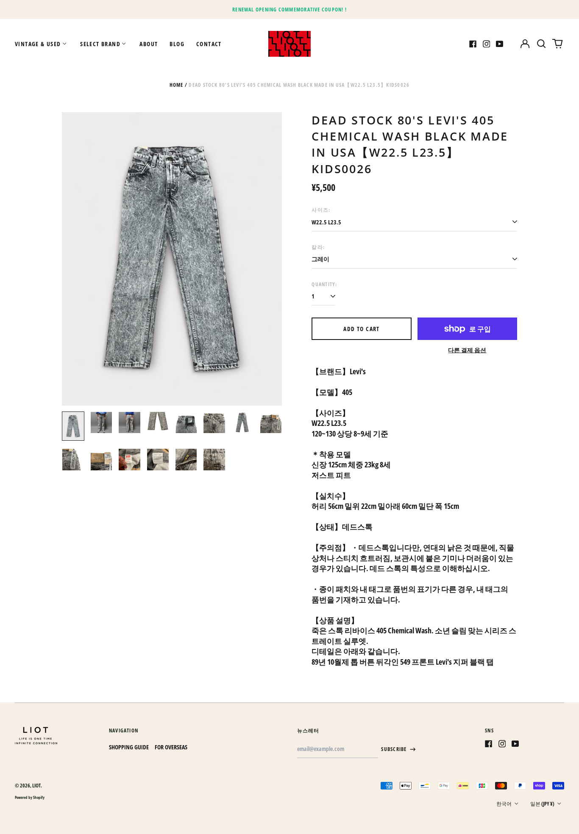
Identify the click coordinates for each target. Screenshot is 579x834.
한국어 (504, 803)
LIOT (36, 785)
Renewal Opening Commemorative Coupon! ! (289, 9)
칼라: (318, 247)
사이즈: (321, 209)
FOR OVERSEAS (171, 747)
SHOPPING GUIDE (129, 747)
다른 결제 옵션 (467, 350)
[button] (541, 44)
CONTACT (209, 44)
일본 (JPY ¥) (542, 803)
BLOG (177, 44)
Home (177, 84)
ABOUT (148, 44)
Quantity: (324, 284)
